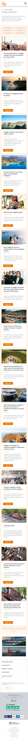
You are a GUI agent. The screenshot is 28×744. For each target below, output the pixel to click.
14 (17, 628)
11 (10, 628)
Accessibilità (14, 733)
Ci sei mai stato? (8, 27)
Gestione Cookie (14, 736)
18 (24, 628)
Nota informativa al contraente (14, 730)
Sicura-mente (7, 30)
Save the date (20, 27)
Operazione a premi (14, 732)
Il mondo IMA (7, 33)
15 (20, 628)
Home (3, 9)
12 (12, 628)
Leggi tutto (8, 72)
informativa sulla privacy (7, 683)
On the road (20, 30)
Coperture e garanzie (20, 33)
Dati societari (14, 727)
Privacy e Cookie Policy (14, 735)
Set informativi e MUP (14, 729)
